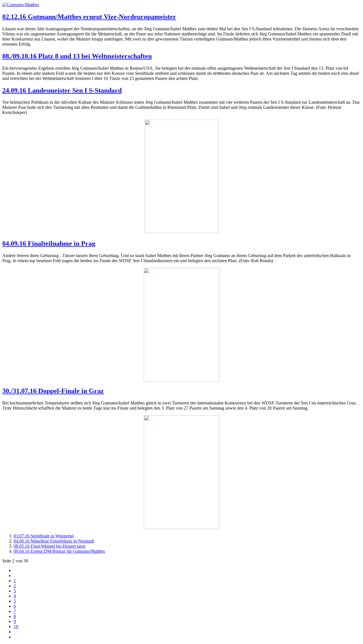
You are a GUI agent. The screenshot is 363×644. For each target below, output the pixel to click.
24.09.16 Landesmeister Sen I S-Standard (62, 90)
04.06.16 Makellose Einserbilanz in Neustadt (54, 541)
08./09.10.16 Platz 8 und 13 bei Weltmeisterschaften (77, 56)
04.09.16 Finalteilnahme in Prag (48, 243)
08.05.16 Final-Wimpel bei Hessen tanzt (49, 546)
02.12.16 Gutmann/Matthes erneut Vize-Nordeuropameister (89, 16)
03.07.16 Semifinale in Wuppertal (44, 535)
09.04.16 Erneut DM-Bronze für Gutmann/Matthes (59, 551)
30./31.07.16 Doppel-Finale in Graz (53, 391)
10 (16, 626)
